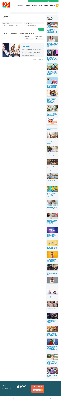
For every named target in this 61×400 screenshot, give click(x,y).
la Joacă (28, 5)
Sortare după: (27, 36)
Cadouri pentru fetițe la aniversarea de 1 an (52, 248)
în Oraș (35, 5)
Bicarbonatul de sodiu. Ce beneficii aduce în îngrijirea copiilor (52, 208)
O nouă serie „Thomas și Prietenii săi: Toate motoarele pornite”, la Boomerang (52, 73)
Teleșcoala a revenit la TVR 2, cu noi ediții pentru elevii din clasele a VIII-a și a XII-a (52, 348)
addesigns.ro (50, 398)
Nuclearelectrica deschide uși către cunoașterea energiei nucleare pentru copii (52, 31)
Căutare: (4, 21)
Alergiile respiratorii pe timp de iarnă (51, 309)
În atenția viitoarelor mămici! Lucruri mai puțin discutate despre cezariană (52, 127)
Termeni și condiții (7, 388)
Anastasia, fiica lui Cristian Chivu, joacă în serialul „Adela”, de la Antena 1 (52, 363)
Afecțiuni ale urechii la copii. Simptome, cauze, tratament (52, 260)
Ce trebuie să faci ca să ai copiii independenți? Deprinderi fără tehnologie (52, 168)
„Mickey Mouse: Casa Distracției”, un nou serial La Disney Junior (52, 334)
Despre (5, 386)
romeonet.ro (56, 398)
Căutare (7, 13)
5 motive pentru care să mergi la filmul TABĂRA (51, 321)
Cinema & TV (20, 5)
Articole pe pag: (38, 36)
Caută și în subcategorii (30, 25)
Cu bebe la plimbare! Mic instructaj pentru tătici (51, 155)
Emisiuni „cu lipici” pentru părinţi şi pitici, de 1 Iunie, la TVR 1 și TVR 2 (52, 59)
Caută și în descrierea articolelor (11, 25)
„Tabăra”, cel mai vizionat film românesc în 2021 (52, 273)
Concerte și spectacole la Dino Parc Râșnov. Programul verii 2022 (52, 86)
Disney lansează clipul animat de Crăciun (52, 376)
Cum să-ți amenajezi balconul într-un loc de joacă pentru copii (52, 114)
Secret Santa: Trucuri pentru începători (52, 286)
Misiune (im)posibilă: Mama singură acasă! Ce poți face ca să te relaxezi (51, 141)
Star (41, 5)
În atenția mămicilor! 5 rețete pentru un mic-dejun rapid (52, 181)
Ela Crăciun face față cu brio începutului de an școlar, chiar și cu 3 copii (52, 45)
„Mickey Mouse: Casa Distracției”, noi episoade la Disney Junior (51, 195)
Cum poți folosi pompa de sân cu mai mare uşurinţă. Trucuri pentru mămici (52, 222)
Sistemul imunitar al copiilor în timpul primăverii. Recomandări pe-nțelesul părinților (51, 100)
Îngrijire (53, 5)
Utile (47, 5)
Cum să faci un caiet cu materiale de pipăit (52, 297)
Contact (5, 389)
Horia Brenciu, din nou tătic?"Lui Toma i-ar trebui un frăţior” (32, 45)
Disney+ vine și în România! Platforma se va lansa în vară (52, 235)
